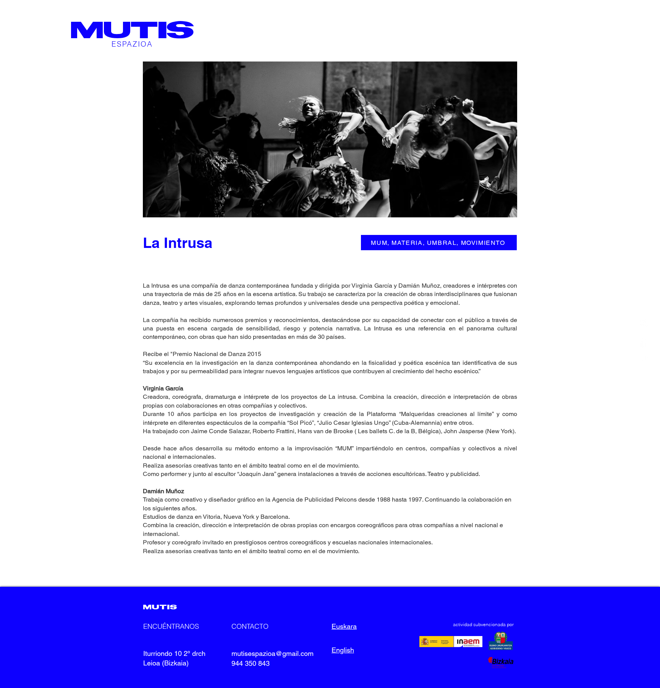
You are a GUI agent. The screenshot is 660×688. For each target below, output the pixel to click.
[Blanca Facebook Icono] (643, 341)
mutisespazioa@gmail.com (272, 653)
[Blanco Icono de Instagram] (643, 322)
